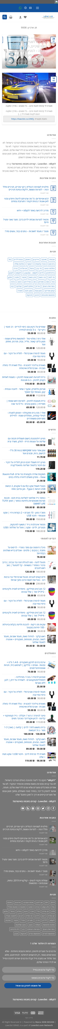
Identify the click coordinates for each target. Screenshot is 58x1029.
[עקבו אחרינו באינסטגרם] (48, 808)
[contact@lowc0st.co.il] (30, 8)
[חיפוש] (4, 17)
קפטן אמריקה (49, 290)
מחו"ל (23, 920)
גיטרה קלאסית (40, 264)
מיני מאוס (42, 277)
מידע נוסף (29, 1018)
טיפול (32, 268)
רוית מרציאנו (15, 929)
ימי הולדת (29, 916)
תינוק (37, 295)
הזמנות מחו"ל (13, 907)
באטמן (28, 259)
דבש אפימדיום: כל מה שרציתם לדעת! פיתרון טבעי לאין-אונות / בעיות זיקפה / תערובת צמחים (26, 200)
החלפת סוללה (19, 264)
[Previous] (51, 51)
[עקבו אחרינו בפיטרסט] (33, 808)
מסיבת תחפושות (49, 924)
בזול (10, 259)
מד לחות (52, 277)
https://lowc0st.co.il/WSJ (22, 119)
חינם (26, 911)
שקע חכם (28, 290)
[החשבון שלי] (20, 17)
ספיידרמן (27, 281)
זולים (53, 911)
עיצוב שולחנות (21, 924)
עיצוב (20, 281)
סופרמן (41, 281)
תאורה (20, 290)
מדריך (37, 920)
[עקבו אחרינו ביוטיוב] (23, 808)
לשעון (11, 273)
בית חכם (52, 264)
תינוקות (29, 295)
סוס (47, 281)
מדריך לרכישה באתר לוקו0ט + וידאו (33, 210)
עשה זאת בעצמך (49, 286)
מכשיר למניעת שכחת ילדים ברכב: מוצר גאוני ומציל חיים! (26, 221)
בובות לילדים (18, 259)
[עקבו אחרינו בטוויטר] (43, 808)
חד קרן (39, 268)
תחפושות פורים (34, 933)
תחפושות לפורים (49, 933)
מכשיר (24, 277)
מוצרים (30, 920)
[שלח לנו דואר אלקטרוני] (38, 808)
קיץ (23, 929)
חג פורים (45, 911)
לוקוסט (18, 273)
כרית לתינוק (50, 273)
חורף (32, 911)
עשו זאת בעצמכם (33, 929)
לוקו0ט (52, 920)
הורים (37, 907)
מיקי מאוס (32, 277)
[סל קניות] (10, 17)
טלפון (6, 911)
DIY (46, 902)
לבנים (21, 916)
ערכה (13, 281)
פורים (38, 286)
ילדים (37, 916)
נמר (53, 281)
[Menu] (37, 8)
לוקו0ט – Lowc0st (30, 273)
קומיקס (19, 286)
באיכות (9, 902)
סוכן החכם (26, 794)
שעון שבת (38, 290)
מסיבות (8, 920)
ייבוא (43, 916)
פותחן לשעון (28, 286)
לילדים (44, 920)
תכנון (16, 933)
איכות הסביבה (28, 902)
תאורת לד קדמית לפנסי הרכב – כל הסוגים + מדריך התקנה (29, 106)
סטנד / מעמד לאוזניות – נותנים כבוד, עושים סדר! (27, 231)
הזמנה (30, 907)
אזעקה (44, 259)
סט (35, 281)
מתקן (10, 277)
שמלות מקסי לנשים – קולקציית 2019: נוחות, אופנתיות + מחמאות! (27, 882)
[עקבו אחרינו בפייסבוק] (53, 808)
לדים (41, 273)
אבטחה (52, 259)
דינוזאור (30, 264)
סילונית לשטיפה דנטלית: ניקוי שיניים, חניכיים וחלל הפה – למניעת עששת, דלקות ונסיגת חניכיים (29, 48)
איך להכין (39, 902)
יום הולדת (23, 268)
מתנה (17, 277)
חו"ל (38, 911)
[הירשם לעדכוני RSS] (28, 808)
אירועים (18, 902)
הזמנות (22, 907)
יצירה (16, 268)
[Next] (4, 51)
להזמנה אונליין (11, 916)
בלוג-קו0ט (45, 907)
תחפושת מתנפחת (48, 295)
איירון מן (36, 259)
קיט (12, 286)
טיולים (19, 911)
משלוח (37, 924)
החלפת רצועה (49, 268)
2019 (53, 902)
